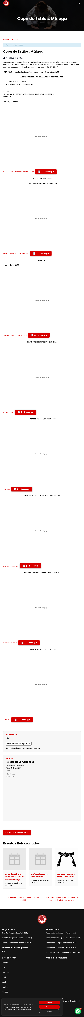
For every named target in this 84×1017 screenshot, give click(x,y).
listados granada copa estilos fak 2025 (16, 254)
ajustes (28, 1010)
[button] (78, 1011)
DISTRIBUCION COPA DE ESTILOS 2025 (15, 335)
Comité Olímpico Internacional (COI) (17, 938)
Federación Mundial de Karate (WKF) (61, 948)
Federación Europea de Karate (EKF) (61, 943)
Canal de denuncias (56, 957)
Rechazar (49, 1007)
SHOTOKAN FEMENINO (10, 643)
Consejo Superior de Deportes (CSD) (17, 943)
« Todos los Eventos (11, 39)
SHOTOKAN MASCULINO (10, 566)
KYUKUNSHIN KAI (8, 412)
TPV (3, 951)
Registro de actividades (72, 1001)
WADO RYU (6, 720)
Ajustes (49, 1011)
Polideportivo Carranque (20, 761)
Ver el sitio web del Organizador (18, 744)
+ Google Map (10, 774)
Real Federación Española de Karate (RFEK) (63, 938)
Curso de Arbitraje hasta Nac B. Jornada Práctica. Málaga (14, 877)
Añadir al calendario (17, 832)
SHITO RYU (6, 489)
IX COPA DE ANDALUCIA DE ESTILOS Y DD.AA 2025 (18, 172)
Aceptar (49, 1003)
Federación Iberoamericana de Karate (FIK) (63, 952)
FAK (8, 738)
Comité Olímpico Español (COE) (15, 933)
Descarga (49, 171)
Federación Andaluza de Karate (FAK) (61, 933)
